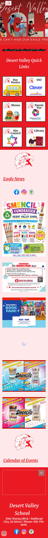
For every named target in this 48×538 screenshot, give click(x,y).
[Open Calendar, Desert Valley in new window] (41, 473)
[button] (2, 3)
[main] (24, 63)
